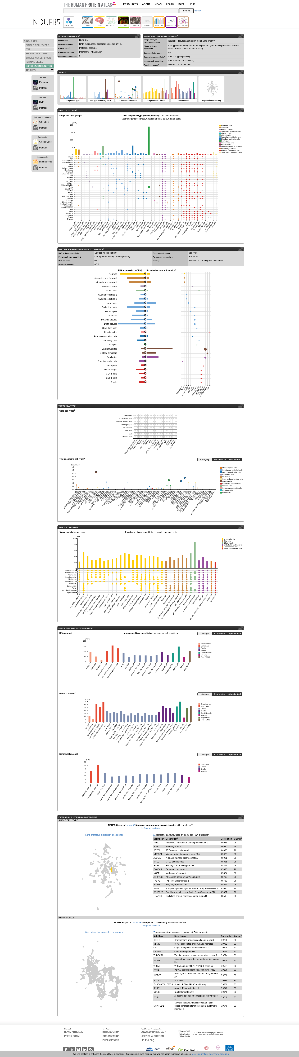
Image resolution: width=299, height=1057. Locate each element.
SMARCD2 (158, 1006)
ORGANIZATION (110, 1036)
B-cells (114, 382)
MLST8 (156, 944)
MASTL (156, 960)
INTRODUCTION (110, 1032)
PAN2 (156, 970)
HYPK (156, 865)
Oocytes (113, 344)
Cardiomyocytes (109, 349)
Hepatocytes (111, 311)
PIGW (156, 888)
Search (186, 11)
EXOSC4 (157, 869)
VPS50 (156, 966)
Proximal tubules (109, 320)
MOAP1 (157, 873)
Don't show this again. (219, 1054)
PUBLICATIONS (110, 1040)
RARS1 (157, 988)
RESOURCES (130, 4)
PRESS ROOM (72, 1036)
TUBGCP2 (158, 955)
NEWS (158, 4)
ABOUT (146, 4)
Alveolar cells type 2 (107, 299)
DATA (181, 4)
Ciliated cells (111, 290)
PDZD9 (156, 850)
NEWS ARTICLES (73, 1032)
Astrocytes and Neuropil (105, 278)
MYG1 (156, 862)
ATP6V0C (158, 877)
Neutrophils (111, 365)
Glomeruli (112, 315)
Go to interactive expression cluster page (104, 835)
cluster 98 (130, 825)
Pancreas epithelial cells (105, 336)
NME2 (156, 843)
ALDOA (157, 858)
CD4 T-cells (111, 374)
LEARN (170, 4)
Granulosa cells (109, 328)
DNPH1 (157, 997)
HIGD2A (157, 975)
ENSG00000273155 (163, 984)
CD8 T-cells (111, 378)
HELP (192, 4)
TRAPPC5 (158, 896)
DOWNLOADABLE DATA (153, 1032)
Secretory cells (110, 340)
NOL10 (156, 992)
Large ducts (111, 303)
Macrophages (110, 369)
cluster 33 (136, 922)
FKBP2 (156, 881)
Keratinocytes (110, 332)
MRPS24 (157, 854)
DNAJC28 (158, 892)
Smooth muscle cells (107, 361)
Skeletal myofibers (108, 353)
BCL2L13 (157, 980)
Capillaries (112, 357)
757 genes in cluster (150, 925)
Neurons (113, 274)
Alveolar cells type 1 (107, 295)
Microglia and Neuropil (106, 282)
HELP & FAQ (147, 1040)
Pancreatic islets (109, 286)
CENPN (157, 951)
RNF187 (157, 884)
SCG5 (156, 846)
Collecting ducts (109, 307)
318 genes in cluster (150, 828)
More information (200, 1054)
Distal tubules (110, 324)
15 (154, 835)
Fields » (197, 11)
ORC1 (156, 947)
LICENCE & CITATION (152, 1036)
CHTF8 (156, 940)
